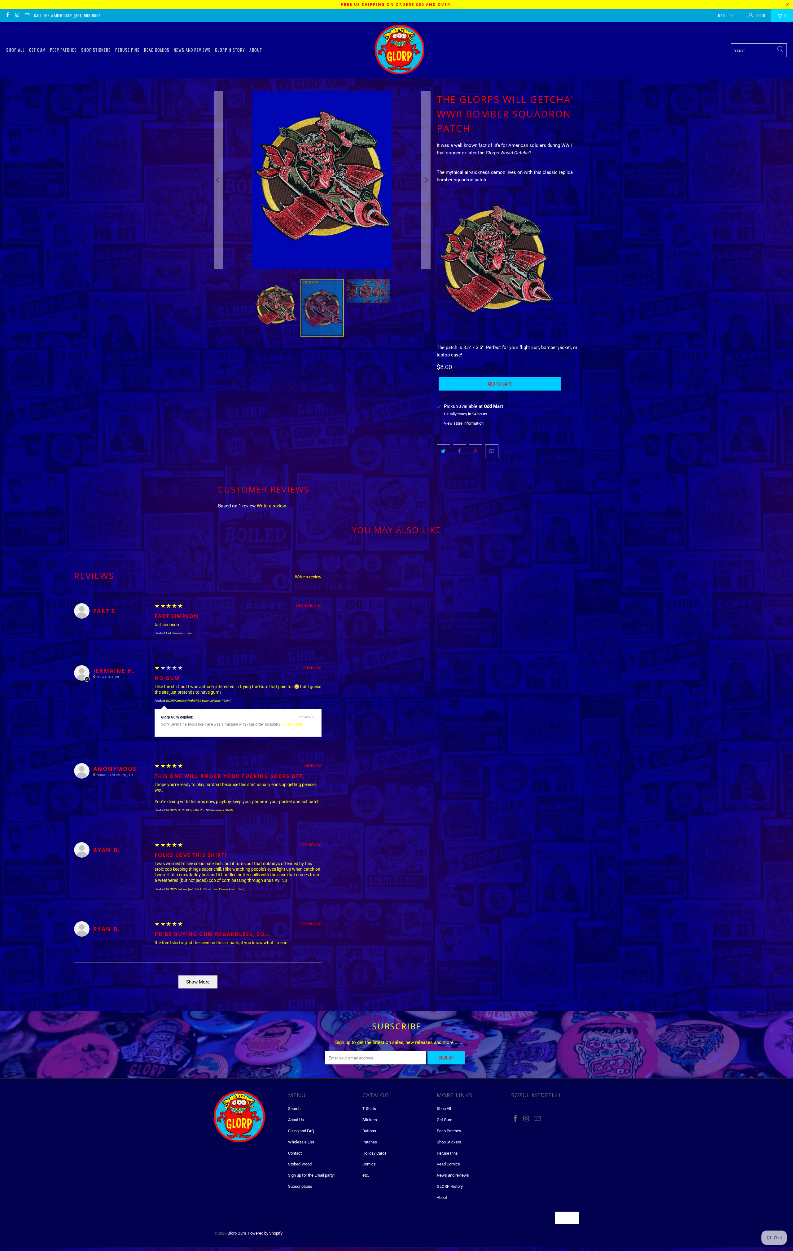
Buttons (369, 1131)
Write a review (271, 506)
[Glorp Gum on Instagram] (17, 15)
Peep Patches (63, 49)
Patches (369, 1142)
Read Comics (156, 49)
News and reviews (192, 49)
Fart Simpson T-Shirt (179, 633)
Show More (292, 724)
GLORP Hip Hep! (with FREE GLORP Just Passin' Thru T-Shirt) (205, 889)
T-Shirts (369, 1108)
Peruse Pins (127, 49)
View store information (464, 423)
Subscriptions (300, 1186)
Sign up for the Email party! (311, 1175)
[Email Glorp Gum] (26, 15)
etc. (365, 1175)
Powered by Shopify (265, 1233)
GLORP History (230, 49)
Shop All (15, 49)
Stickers (369, 1119)
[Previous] (218, 180)
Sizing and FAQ (301, 1131)
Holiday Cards (374, 1153)
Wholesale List (301, 1142)
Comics (369, 1164)
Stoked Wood (300, 1164)
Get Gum (37, 49)
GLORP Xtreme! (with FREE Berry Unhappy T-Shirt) (198, 700)
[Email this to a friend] (491, 451)
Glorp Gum (236, 1233)
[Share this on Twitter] (443, 451)
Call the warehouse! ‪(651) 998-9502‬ (67, 15)
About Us (296, 1119)
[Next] (426, 180)
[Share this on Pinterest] (475, 451)
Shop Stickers (96, 49)
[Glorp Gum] (399, 50)
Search (294, 1108)
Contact (295, 1153)
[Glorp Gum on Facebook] (7, 15)
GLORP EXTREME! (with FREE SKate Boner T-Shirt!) (199, 810)
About (255, 49)
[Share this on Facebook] (459, 451)
